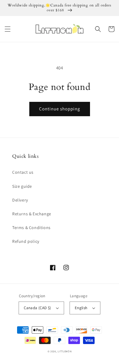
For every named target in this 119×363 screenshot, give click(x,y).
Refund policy (25, 241)
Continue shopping (59, 109)
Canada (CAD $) (37, 307)
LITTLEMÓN (64, 351)
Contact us (23, 172)
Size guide (22, 186)
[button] (7, 29)
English (81, 307)
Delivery (20, 200)
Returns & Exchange (31, 214)
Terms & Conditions (31, 227)
